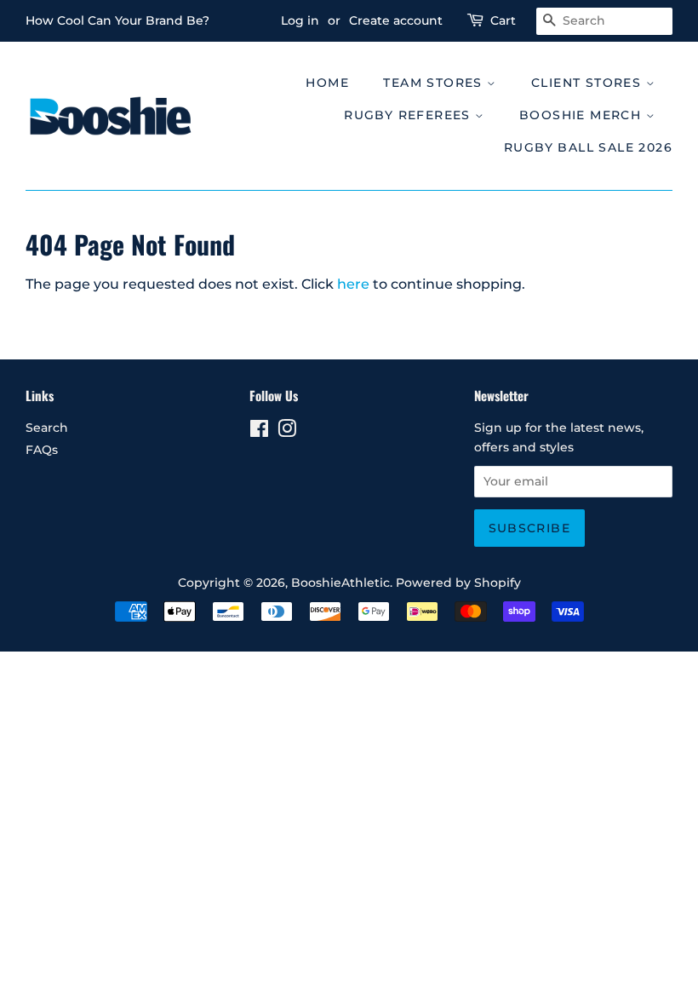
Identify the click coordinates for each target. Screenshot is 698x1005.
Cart (503, 20)
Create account (396, 20)
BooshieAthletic (340, 582)
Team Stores (435, 82)
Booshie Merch (582, 115)
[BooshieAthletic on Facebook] (259, 432)
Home (327, 82)
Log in (300, 20)
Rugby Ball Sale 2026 (588, 147)
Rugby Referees (409, 115)
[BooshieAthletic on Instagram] (286, 432)
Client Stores (588, 82)
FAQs (42, 450)
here (353, 284)
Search (47, 427)
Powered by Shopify (458, 582)
